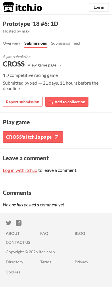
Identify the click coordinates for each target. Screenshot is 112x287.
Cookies (13, 271)
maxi (26, 30)
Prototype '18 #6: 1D (30, 23)
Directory (14, 261)
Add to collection (69, 101)
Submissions (35, 43)
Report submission (22, 101)
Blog (80, 233)
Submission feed (65, 43)
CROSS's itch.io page (29, 137)
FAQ (44, 233)
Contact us (18, 242)
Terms (45, 261)
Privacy (81, 261)
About (13, 233)
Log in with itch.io (20, 170)
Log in (99, 7)
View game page (42, 64)
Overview (11, 43)
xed (33, 82)
